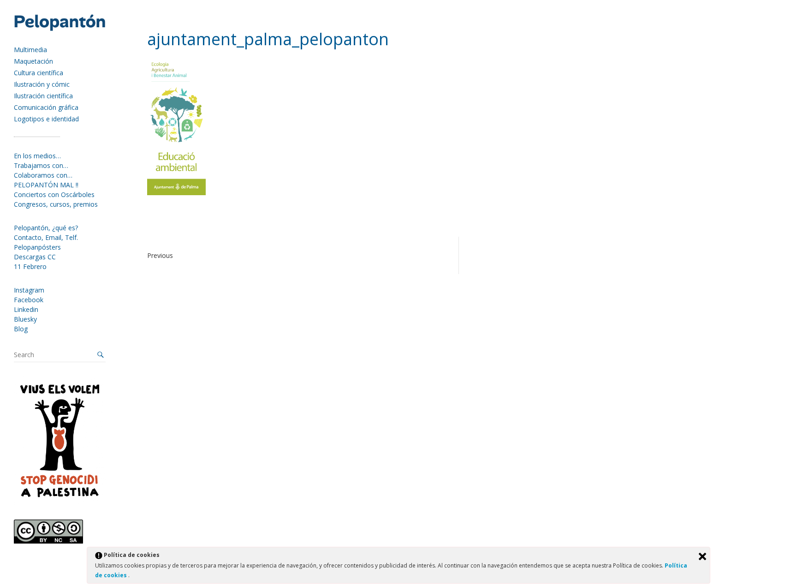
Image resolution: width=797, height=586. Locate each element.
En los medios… (37, 155)
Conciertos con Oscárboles (54, 194)
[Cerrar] (702, 556)
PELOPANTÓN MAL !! (46, 184)
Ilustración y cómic (42, 84)
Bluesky (25, 319)
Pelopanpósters (37, 247)
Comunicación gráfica (46, 107)
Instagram (29, 290)
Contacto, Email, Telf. (46, 237)
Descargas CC (35, 256)
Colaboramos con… (43, 175)
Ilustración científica (43, 95)
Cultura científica (38, 72)
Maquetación (33, 61)
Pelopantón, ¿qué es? (46, 227)
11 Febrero (30, 266)
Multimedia (30, 49)
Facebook (28, 299)
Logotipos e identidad (46, 118)
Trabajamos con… (41, 165)
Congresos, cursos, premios (56, 204)
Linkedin (26, 309)
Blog (21, 328)
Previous (160, 255)
